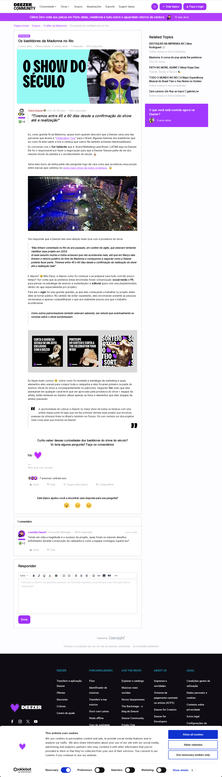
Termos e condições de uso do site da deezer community (96, 646)
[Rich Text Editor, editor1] (77, 596)
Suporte (110, 6)
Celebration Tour (65, 138)
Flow (92, 681)
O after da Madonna (55, 25)
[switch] (100, 770)
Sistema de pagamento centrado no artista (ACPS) (166, 697)
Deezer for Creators (165, 709)
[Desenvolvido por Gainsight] (111, 639)
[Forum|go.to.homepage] (24, 6)
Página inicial (21, 25)
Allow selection (193, 744)
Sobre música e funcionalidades (167, 51)
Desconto (62, 699)
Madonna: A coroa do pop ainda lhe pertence (175, 57)
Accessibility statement (146, 646)
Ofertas (61, 692)
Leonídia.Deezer (37, 532)
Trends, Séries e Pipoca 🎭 (165, 71)
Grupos (78, 6)
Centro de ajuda (66, 713)
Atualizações (94, 6)
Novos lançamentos (133, 699)
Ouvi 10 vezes (157, 61)
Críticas (61, 706)
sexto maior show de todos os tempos (85, 167)
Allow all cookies (193, 734)
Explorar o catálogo (133, 681)
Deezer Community (133, 718)
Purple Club (128, 725)
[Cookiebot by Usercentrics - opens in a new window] (22, 770)
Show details (181, 770)
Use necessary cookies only (193, 754)
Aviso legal (193, 716)
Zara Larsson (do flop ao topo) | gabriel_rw (174, 91)
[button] (171, 6)
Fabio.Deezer (35, 110)
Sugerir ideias (127, 6)
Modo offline (96, 718)
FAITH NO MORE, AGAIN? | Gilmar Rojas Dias (174, 67)
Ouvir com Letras (99, 711)
